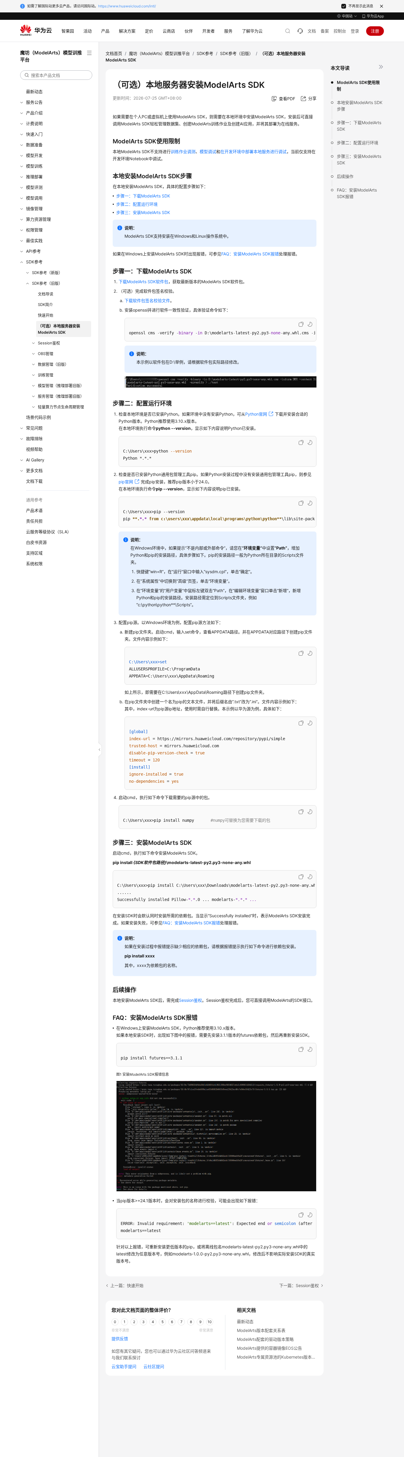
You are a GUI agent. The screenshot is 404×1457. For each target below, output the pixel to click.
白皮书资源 (36, 542)
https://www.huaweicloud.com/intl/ (127, 6)
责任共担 (34, 521)
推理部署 (34, 176)
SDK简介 (45, 304)
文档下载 (34, 481)
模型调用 (34, 197)
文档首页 (114, 53)
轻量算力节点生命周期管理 (61, 406)
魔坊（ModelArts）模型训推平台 (159, 53)
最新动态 (34, 91)
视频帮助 (34, 449)
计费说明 (34, 123)
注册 (375, 30)
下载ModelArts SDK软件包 (143, 281)
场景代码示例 (38, 417)
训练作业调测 (183, 151)
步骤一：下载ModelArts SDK (359, 126)
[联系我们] (300, 31)
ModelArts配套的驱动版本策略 (265, 1339)
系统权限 (34, 563)
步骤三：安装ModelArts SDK (359, 159)
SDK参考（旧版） (47, 283)
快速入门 (34, 134)
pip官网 (126, 481)
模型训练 (34, 165)
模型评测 (34, 187)
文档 (312, 30)
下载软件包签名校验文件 (147, 300)
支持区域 (34, 552)
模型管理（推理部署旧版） (61, 385)
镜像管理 (34, 208)
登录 (355, 30)
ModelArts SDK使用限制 (358, 85)
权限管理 (34, 229)
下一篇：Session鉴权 (299, 1285)
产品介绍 (34, 112)
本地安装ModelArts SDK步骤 (359, 105)
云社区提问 (153, 1366)
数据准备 (34, 144)
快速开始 (45, 315)
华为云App (375, 16)
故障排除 (34, 438)
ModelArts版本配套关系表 (261, 1330)
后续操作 (345, 176)
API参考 (33, 251)
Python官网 (256, 413)
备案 (325, 30)
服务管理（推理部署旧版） (61, 396)
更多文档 (34, 470)
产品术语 (34, 510)
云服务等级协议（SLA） (48, 531)
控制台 (340, 30)
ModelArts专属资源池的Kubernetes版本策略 (278, 1356)
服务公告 (34, 102)
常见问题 (34, 427)
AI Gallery (35, 459)
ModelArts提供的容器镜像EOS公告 (269, 1348)
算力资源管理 (38, 219)
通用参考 (34, 499)
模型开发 (34, 155)
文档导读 (45, 293)
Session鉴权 (49, 343)
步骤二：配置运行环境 (357, 142)
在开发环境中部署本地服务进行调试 (253, 151)
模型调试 (208, 151)
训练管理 (45, 374)
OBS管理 (45, 353)
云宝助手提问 (123, 1366)
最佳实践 (34, 240)
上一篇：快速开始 (126, 1285)
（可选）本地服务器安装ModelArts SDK (59, 329)
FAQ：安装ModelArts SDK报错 (357, 193)
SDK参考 (34, 261)
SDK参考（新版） (47, 272)
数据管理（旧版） (53, 364)
